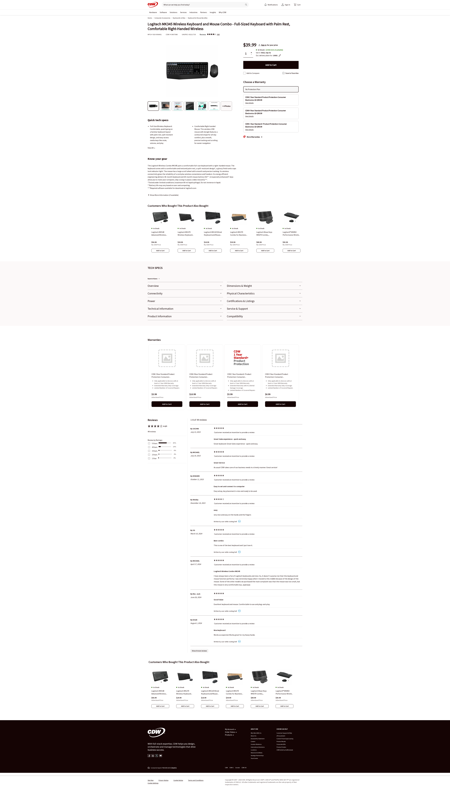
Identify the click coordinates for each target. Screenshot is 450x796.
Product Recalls (281, 741)
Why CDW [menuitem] (222, 12)
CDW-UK (244, 767)
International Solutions (258, 747)
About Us (253, 736)
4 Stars (154, 447)
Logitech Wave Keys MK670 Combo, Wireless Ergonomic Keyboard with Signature (259, 692)
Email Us (174, 768)
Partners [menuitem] (203, 12)
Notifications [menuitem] (273, 5)
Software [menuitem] (163, 12)
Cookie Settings (153, 783)
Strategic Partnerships (257, 755)
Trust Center (254, 758)
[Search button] (246, 5)
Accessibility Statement (257, 739)
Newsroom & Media (256, 753)
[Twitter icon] (156, 756)
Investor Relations (256, 744)
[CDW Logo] (153, 5)
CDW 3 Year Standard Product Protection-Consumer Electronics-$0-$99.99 (276, 375)
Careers (253, 741)
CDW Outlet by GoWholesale (285, 750)
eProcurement (281, 736)
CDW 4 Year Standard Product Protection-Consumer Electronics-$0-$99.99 (200, 375)
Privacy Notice (163, 780)
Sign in (263, 45)
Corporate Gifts (281, 744)
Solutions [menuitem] (173, 12)
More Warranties (253, 137)
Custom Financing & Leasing (285, 739)
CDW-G (231, 767)
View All (151, 148)
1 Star (154, 458)
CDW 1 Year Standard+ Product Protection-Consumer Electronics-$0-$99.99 (239, 375)
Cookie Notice (178, 780)
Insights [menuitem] (213, 12)
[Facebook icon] (149, 756)
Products (228, 735)
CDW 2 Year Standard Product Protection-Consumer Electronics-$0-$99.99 (163, 375)
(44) (218, 34)
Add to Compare (253, 73)
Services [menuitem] (183, 12)
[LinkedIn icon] (153, 756)
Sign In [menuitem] (287, 5)
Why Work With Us (256, 733)
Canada (237, 767)
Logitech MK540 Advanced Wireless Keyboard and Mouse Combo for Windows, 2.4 (159, 692)
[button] (297, 5)
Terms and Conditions (195, 780)
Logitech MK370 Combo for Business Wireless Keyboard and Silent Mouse (234, 692)
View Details (249, 103)
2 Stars (154, 454)
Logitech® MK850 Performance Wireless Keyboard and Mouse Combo (284, 692)
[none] (153, 12)
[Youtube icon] (160, 756)
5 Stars (154, 443)
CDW (226, 767)
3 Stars (154, 451)
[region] (225, 233)
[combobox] (202, 5)
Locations (254, 750)
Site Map (151, 780)
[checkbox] (244, 73)
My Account (229, 729)
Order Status (230, 732)
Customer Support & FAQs (284, 733)
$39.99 (249, 45)
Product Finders (281, 747)
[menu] (271, 5)
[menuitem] (265, 5)
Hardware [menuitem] (153, 12)
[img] (211, 34)
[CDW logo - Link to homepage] (153, 5)
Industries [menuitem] (193, 12)
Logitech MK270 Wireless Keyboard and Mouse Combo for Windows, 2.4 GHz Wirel (185, 692)
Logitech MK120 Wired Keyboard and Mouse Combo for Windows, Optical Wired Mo (210, 692)
